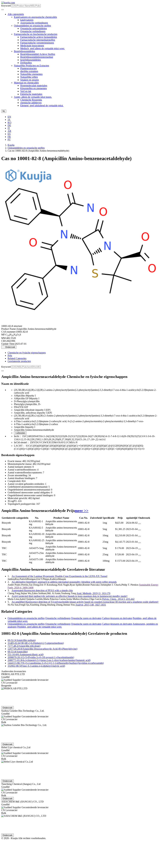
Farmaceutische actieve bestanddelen (38, 37)
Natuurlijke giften (29, 77)
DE (9, 125)
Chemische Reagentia (31, 99)
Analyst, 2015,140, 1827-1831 (90, 604)
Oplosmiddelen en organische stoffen (32, 25)
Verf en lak (25, 91)
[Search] (2, 9)
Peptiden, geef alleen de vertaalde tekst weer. (39, 626)
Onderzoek (10, 347)
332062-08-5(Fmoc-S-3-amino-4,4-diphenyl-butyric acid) (36, 666)
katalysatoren (26, 20)
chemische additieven (31, 102)
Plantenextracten (28, 68)
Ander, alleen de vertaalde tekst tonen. (33, 97)
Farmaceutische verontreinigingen (37, 42)
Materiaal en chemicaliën (26, 82)
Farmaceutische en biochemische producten (35, 34)
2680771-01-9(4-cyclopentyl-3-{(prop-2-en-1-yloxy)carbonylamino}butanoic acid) (49, 660)
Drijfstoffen (26, 62)
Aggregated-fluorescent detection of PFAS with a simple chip (42, 590)
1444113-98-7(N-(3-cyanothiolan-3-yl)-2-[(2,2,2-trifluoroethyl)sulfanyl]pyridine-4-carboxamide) (56, 663)
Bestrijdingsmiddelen (24, 51)
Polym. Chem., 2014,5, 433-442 (118, 599)
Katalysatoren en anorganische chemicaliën (35, 17)
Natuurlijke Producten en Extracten (31, 65)
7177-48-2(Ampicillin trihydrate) (24, 646)
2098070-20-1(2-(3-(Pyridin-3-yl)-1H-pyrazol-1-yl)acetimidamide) (41, 657)
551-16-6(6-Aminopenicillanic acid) (26, 654)
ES (9, 134)
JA (9, 119)
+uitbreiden (20, 433)
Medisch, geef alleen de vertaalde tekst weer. (42, 48)
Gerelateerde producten (19, 361)
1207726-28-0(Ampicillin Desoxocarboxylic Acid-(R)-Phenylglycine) (42, 648)
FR (9, 136)
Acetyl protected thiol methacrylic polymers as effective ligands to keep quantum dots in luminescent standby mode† (70, 596)
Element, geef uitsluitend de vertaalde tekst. (41, 105)
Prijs (10, 355)
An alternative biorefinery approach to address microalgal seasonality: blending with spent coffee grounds (64, 582)
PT (9, 139)
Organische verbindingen (32, 31)
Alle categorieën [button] (16, 14)
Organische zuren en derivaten (86, 618)
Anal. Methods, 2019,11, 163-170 (93, 593)
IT (9, 128)
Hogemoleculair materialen (33, 85)
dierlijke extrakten (29, 71)
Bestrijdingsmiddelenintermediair (36, 57)
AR (9, 131)
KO (9, 122)
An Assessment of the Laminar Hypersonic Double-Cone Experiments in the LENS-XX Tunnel (59, 576)
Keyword (6, 5)
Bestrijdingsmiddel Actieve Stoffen (37, 54)
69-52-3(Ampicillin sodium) (22, 640)
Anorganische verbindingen (34, 22)
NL (4, 111)
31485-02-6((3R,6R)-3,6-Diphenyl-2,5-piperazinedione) (36, 643)
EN (9, 116)
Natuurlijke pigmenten (31, 74)
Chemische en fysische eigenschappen (27, 352)
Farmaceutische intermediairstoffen (37, 40)
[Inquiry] (139, 523)
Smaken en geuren (29, 79)
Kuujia (11, 145)
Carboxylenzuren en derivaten (117, 618)
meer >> (81, 511)
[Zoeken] (2, 370)
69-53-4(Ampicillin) (18, 651)
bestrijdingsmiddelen (30, 59)
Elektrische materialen (31, 94)
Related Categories (17, 358)
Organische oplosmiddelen (33, 28)
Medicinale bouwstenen (32, 45)
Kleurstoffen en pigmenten (33, 88)
